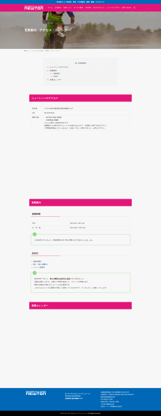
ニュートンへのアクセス (59, 67)
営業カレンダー (56, 80)
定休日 (56, 76)
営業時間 (57, 73)
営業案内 (53, 71)
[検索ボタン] (134, 8)
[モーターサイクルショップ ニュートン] (34, 7)
